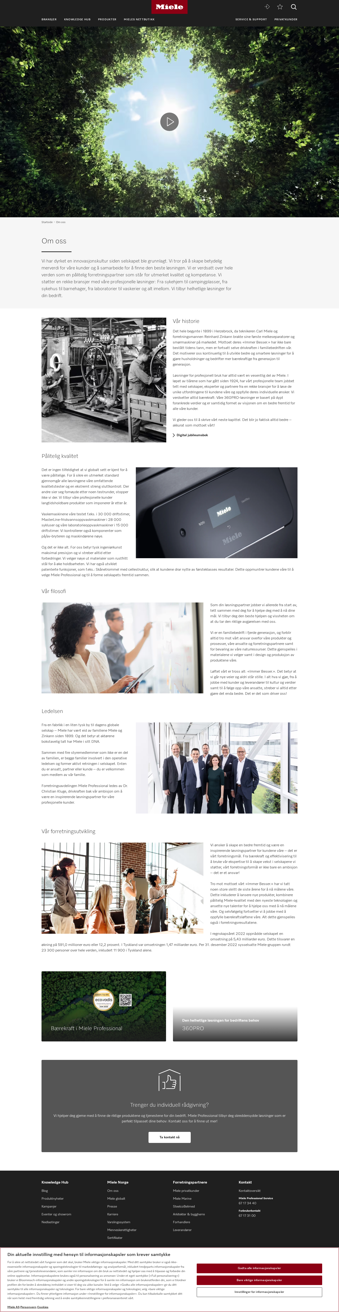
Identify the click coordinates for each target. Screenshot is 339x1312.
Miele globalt (116, 1198)
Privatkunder (285, 19)
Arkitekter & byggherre (189, 1214)
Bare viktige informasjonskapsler (259, 1280)
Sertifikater (114, 1238)
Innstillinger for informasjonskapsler (259, 1292)
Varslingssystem (118, 1222)
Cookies (42, 1307)
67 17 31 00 (247, 1215)
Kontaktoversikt (250, 1191)
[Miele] (169, 7)
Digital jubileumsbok (192, 435)
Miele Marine (182, 1198)
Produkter (107, 19)
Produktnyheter (53, 1198)
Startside (47, 222)
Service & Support (251, 19)
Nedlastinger (50, 1222)
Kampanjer (49, 1206)
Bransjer (49, 19)
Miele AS (13, 1307)
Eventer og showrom (56, 1214)
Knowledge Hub (77, 19)
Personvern (28, 1307)
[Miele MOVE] (267, 7)
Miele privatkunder (186, 1191)
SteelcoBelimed (184, 1206)
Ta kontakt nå (170, 1137)
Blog (45, 1191)
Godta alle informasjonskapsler (259, 1268)
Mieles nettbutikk (139, 19)
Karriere (112, 1214)
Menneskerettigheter (122, 1230)
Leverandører (182, 1230)
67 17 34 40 (247, 1203)
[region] (169, 1279)
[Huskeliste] (280, 7)
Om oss (113, 1191)
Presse (112, 1206)
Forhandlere (181, 1222)
